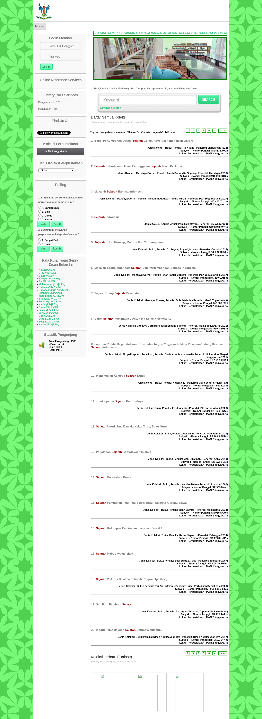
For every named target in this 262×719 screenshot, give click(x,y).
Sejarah (50, 301)
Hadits (49, 324)
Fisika (49, 310)
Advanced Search (110, 107)
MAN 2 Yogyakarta (56, 151)
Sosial (49, 321)
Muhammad (52, 284)
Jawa (48, 313)
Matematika (52, 295)
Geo (47, 315)
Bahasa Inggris (54, 290)
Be (47, 281)
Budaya (50, 298)
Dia (47, 275)
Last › (223, 130)
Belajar (49, 278)
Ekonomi (50, 293)
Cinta (48, 307)
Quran (49, 318)
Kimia (48, 304)
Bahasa (50, 287)
